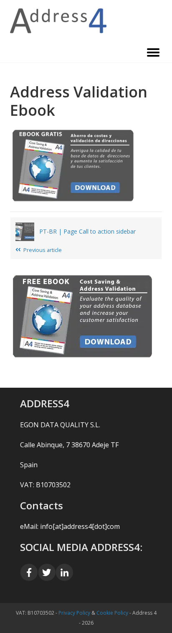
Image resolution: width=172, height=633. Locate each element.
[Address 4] (86, 21)
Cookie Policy (112, 612)
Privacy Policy (74, 612)
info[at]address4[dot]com (80, 526)
